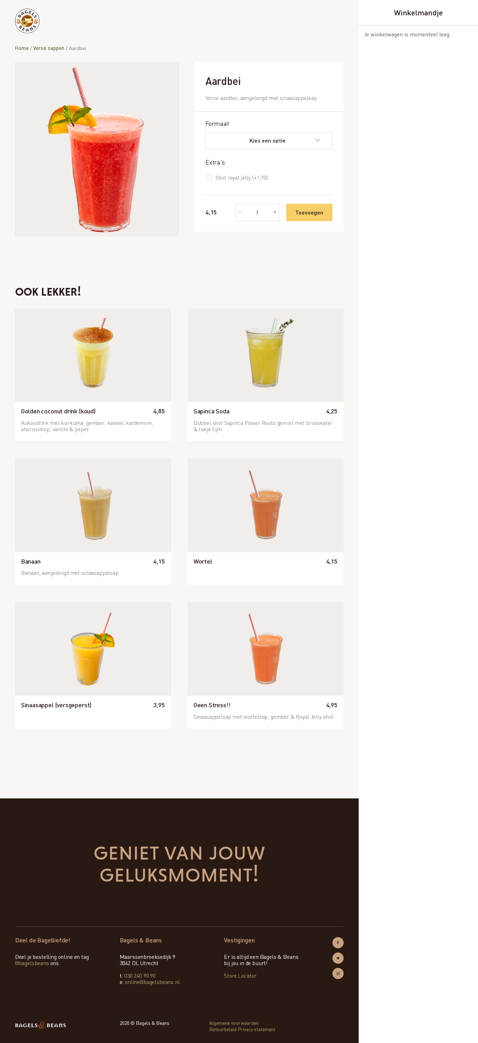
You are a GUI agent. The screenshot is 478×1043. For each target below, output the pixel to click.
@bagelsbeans (32, 962)
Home (22, 48)
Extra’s (215, 162)
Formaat (217, 124)
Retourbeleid (223, 1029)
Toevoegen (309, 212)
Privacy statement (256, 1029)
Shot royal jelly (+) (242, 177)
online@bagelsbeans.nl (152, 981)
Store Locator (240, 975)
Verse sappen (48, 48)
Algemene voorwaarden (234, 1023)
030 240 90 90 (140, 975)
